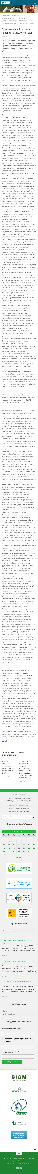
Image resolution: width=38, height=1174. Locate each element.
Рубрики (4, 1011)
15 (29, 845)
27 (19, 851)
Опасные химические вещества (23, 941)
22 (29, 848)
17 (4, 848)
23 (34, 848)
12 (14, 845)
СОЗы (3, 943)
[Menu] (35, 2)
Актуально (6, 941)
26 (14, 851)
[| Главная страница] (7, 2)
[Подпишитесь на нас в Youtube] (17, 1168)
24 (4, 851)
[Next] (22, 1090)
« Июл (18, 857)
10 (4, 845)
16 (34, 845)
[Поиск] (34, 817)
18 (9, 848)
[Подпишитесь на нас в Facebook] (20, 1168)
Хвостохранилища (26, 23)
